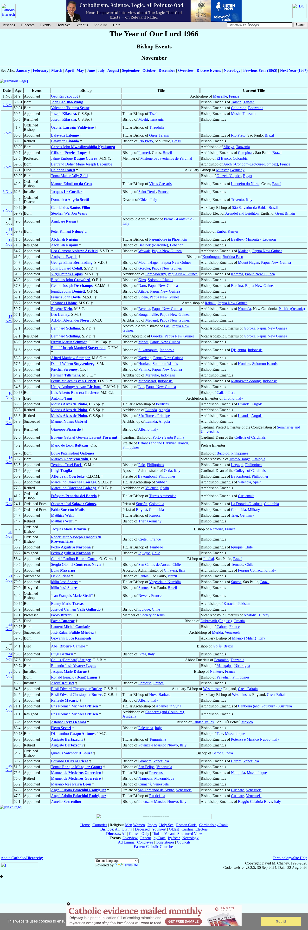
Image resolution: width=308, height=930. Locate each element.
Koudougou (211, 257)
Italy (153, 200)
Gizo (142, 280)
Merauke (152, 375)
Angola (257, 404)
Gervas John (83, 147)
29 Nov (9, 708)
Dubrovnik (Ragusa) (216, 621)
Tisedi (153, 114)
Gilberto (69, 153)
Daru (142, 286)
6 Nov (7, 192)
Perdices (162, 404)
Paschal (64, 369)
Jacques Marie (69, 529)
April (69, 70)
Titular (157, 833)
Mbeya (229, 147)
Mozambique (235, 734)
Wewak (144, 251)
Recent (145, 838)
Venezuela (232, 632)
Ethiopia (258, 459)
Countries (99, 825)
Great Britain (285, 213)
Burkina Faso (233, 257)
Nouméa (244, 309)
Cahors (222, 627)
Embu (221, 231)
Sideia (143, 297)
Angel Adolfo (78, 790)
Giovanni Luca (71, 638)
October (149, 70)
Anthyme (64, 257)
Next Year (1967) (294, 70)
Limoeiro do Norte (245, 184)
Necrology (232, 70)
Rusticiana (157, 796)
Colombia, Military (245, 510)
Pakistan (243, 603)
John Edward (66, 268)
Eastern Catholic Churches (154, 846)
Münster (222, 170)
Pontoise (144, 683)
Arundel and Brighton (242, 213)
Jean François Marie (72, 596)
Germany (237, 170)
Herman (65, 375)
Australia (285, 706)
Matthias (62, 515)
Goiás (217, 646)
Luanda (244, 404)
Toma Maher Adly (69, 176)
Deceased (142, 829)
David (60, 576)
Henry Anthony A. (76, 387)
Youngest (159, 829)
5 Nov (7, 167)
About (22, 858)
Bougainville (148, 314)
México (247, 722)
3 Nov (7, 133)
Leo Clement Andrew (74, 251)
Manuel (69, 421)
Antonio (61, 398)
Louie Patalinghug (72, 453)
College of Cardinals (250, 437)
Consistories (165, 842)
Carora (236, 761)
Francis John (66, 297)
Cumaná (144, 784)
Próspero (74, 496)
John (67, 102)
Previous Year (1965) (260, 70)
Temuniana (157, 739)
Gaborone (238, 108)
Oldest (174, 829)
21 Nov (9, 578)
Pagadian (224, 677)
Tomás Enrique (76, 767)
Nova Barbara (160, 695)
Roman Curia (186, 825)
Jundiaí (208, 559)
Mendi (143, 342)
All (117, 829)
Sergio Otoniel (76, 564)
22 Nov (9, 626)
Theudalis (156, 127)
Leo (60, 314)
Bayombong (147, 476)
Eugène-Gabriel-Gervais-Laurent (84, 437)
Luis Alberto (75, 392)
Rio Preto (238, 135)
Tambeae (156, 547)
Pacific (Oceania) (292, 309)
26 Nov (9, 657)
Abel (68, 646)
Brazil (269, 135)
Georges (64, 96)
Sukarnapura (148, 350)
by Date (160, 838)
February (40, 70)
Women (139, 825)
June (91, 70)
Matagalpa (224, 666)
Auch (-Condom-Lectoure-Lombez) (250, 164)
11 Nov (9, 231)
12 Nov (9, 242)
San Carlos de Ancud (154, 564)
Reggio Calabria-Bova (255, 801)
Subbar (161, 482)
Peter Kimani (69, 231)
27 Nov (9, 674)
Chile (248, 547)
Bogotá (141, 510)
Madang (244, 251)
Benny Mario (67, 603)
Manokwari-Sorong (246, 381)
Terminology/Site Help (290, 858)
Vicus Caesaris (160, 184)
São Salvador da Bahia (249, 207)
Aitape (143, 291)
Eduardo (69, 761)
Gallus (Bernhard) (71, 660)
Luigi (61, 470)
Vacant (169, 833)
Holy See (63, 25)
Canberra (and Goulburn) (257, 706)
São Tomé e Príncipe (154, 416)
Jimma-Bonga (239, 459)
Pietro (61, 728)
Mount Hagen (149, 262)
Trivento (237, 200)
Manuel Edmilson (71, 184)
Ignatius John (68, 291)
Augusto (67, 739)
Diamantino (73, 734)
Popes (152, 825)
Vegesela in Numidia (165, 582)
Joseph (63, 114)
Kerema (237, 274)
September (131, 70)
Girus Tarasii (159, 135)
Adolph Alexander (70, 320)
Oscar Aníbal (73, 504)
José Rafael (72, 632)
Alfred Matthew (70, 358)
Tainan (236, 102)
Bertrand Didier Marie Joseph (81, 164)
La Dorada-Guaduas (246, 504)
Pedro (71, 547)
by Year (174, 838)
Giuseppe (66, 429)
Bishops (9, 25)
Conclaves (145, 842)
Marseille (220, 96)
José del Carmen (76, 609)
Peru (231, 392)
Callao (221, 392)
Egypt (247, 176)
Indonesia (167, 350)
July (101, 70)
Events (45, 25)
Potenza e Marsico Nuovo (250, 739)
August (113, 70)
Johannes (64, 303)
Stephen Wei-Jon (69, 213)
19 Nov (9, 501)
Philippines (130, 447)
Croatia (239, 621)
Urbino (229, 398)
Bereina (237, 286)
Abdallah (64, 239)
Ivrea (142, 654)
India (229, 753)
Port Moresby (155, 274)
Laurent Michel (70, 627)
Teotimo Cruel (66, 465)
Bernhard (65, 328)
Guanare (144, 761)
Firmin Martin (69, 342)
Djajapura (238, 350)
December (167, 70)
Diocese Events (209, 70)
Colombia (240, 158)
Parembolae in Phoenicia (168, 239)
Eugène (61, 309)
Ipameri (144, 153)
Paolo (61, 615)
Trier (234, 515)
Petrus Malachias (73, 381)
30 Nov (9, 767)
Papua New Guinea (167, 251)
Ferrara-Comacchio (252, 570)
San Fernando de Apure (156, 790)
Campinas (245, 153)
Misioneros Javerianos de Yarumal (166, 158)
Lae (167, 326)
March (56, 70)
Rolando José (73, 666)
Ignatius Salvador (71, 753)
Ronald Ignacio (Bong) (74, 677)
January (23, 70)
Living (127, 829)
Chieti (143, 200)
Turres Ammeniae (162, 496)
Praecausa (156, 773)
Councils (183, 842)
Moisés (69, 404)
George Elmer (71, 262)
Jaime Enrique (74, 158)
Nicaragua (242, 666)
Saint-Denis (147, 192)
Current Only (139, 833)
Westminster (212, 689)
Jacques (66, 192)
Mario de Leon (70, 445)
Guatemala (246, 496)
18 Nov (9, 459)
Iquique (237, 547)
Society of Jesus (152, 615)
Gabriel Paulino (74, 559)
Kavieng (144, 358)
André (62, 683)
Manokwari (147, 381)
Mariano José (71, 784)
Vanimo (144, 369)
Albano (143, 429)
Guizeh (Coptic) (229, 176)
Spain (257, 482)
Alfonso (68, 722)
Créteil (143, 539)
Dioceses (27, 25)
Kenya (233, 231)
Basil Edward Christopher (76, 689)
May (80, 70)
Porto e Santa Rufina (168, 437)
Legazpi (237, 465)
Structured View (189, 833)
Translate (131, 865)
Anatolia (250, 615)
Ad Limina (126, 842)
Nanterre (216, 529)
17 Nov (9, 420)
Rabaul (210, 303)
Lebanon (269, 239)
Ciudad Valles (203, 722)
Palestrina (145, 728)
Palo (141, 465)
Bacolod (223, 453)
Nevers (143, 596)
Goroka (144, 268)
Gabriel (72, 127)
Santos (143, 576)
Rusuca (154, 515)
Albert (67, 476)
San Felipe (146, 767)
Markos (69, 459)
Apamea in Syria (168, 706)
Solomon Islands (160, 280)
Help (116, 25)
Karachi (230, 603)
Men (128, 825)
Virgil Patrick (67, 274)
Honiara (144, 364)
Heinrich (63, 170)
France (234, 96)
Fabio (67, 510)
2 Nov (7, 105)
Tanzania (249, 114)
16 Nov (9, 395)
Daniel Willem (73, 364)
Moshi (236, 114)
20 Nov (9, 534)
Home (85, 825)
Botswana (255, 108)
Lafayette (65, 135)
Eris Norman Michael (74, 706)
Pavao (63, 621)
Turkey (263, 615)
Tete (220, 734)
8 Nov (7, 210)
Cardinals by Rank (213, 825)
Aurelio (66, 801)
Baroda (217, 753)
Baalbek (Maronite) (246, 239)
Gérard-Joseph (72, 286)
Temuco (237, 564)
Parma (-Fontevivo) (178, 219)
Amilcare (63, 221)
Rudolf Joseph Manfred (78, 348)
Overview (186, 70)
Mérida (217, 632)
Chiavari (170, 570)
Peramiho (221, 660)
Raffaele (64, 700)
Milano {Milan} (244, 638)
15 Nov (9, 319)
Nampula (238, 773)
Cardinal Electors (194, 829)
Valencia (244, 482)
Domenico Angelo (70, 200)
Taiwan (249, 102)
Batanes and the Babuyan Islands (163, 443)
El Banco (224, 158)
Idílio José (64, 582)
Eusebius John (70, 280)
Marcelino (73, 482)
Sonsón (141, 504)
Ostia (168, 470)
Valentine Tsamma (70, 108)
